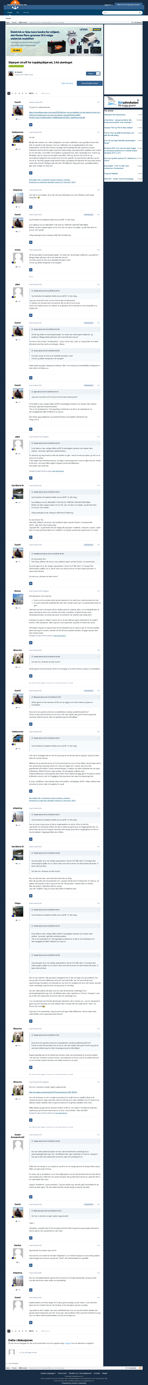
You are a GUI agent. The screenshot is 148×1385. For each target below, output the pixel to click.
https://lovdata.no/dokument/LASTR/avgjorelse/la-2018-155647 (53, 1092)
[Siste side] (36, 93)
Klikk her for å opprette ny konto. (128, 5)
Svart (35, 132)
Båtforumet (29, 75)
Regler (104, 1373)
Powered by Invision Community (74, 1383)
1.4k (18, 207)
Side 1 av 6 (45, 93)
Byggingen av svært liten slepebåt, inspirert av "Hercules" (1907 (52, 182)
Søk (17, 12)
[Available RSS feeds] (140, 1368)
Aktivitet (26, 12)
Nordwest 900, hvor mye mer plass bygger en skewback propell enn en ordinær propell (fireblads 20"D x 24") (120, 150)
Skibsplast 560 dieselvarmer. (115, 115)
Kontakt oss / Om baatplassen (80, 1373)
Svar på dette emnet (90, 83)
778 (18, 920)
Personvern (62, 1373)
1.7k (18, 119)
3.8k (19, 267)
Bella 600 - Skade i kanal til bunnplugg (118, 179)
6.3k (19, 502)
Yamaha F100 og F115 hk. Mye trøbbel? (118, 128)
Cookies (97, 1373)
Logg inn (108, 5)
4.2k (19, 608)
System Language (48, 1373)
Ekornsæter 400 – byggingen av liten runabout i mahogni (49, 180)
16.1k (19, 667)
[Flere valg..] (98, 102)
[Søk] (140, 13)
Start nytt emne (67, 83)
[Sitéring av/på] (30, 124)
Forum (10, 12)
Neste (31, 93)
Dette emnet (130, 13)
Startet (36, 102)
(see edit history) (58, 471)
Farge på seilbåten (111, 174)
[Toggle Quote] (32, 291)
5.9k (19, 149)
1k (19, 1262)
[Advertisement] (121, 59)
